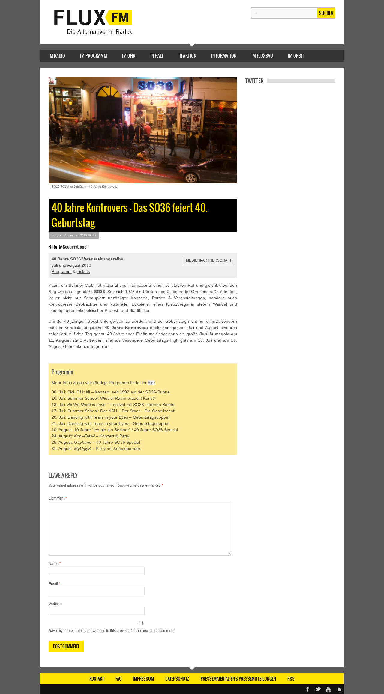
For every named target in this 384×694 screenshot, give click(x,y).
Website (55, 604)
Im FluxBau (262, 55)
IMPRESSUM (143, 678)
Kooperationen (76, 246)
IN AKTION (187, 55)
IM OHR (128, 55)
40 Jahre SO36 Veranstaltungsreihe (87, 259)
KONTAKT (96, 678)
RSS (291, 678)
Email (54, 584)
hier (151, 382)
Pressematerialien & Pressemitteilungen (238, 678)
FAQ (119, 678)
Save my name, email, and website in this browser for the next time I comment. (112, 631)
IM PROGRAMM (93, 55)
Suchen (326, 13)
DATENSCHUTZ (177, 678)
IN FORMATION (223, 55)
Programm (62, 271)
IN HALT (157, 55)
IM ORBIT (296, 55)
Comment (58, 498)
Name (55, 564)
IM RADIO (57, 55)
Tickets (83, 271)
